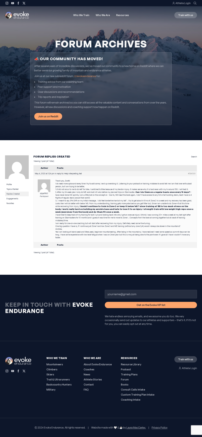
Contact (89, 384)
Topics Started (12, 189)
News (87, 374)
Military (50, 389)
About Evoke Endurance (98, 364)
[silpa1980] (17, 168)
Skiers (50, 374)
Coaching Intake (130, 399)
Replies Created (13, 194)
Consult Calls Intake (133, 389)
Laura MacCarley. (136, 427)
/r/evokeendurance (85, 76)
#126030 (192, 173)
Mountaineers (54, 364)
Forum (125, 379)
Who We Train (81, 15)
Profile (9, 184)
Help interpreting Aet (73, 173)
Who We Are (103, 15)
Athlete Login (183, 3)
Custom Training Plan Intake (137, 394)
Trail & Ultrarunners (58, 379)
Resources (122, 15)
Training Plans (129, 374)
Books (124, 384)
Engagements (12, 198)
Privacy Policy (159, 427)
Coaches (89, 369)
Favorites (10, 203)
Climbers (51, 369)
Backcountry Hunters (59, 384)
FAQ (86, 389)
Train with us (185, 15)
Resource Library (131, 364)
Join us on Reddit (48, 116)
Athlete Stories (93, 379)
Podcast (126, 369)
